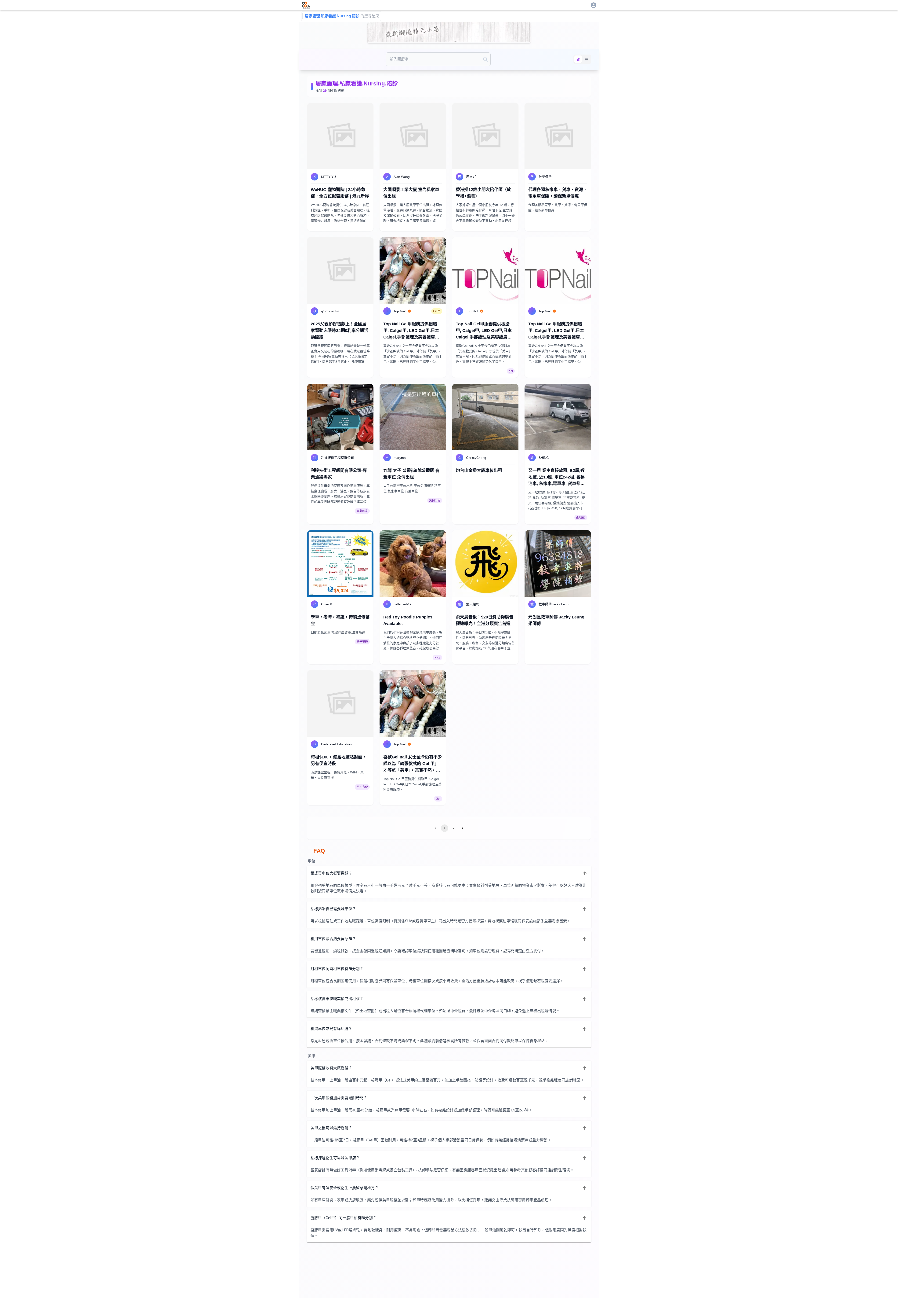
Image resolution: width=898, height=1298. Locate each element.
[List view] (586, 59)
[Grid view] (578, 59)
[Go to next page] (462, 828)
